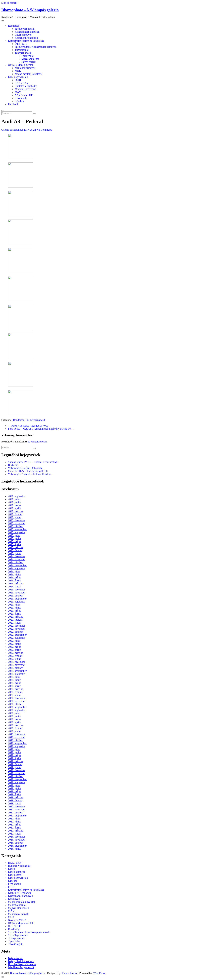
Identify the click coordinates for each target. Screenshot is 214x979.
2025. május (14, 541)
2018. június (14, 788)
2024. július (14, 571)
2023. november (16, 592)
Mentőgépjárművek (25, 67)
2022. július (14, 640)
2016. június (14, 848)
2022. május (14, 646)
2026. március (15, 511)
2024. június (14, 574)
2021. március (15, 689)
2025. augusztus (16, 532)
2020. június (14, 716)
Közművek (20, 98)
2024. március (15, 583)
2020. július (14, 713)
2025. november (16, 523)
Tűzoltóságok (22, 49)
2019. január (14, 767)
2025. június (14, 538)
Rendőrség (13, 25)
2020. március (15, 725)
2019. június (14, 752)
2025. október (15, 526)
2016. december (16, 836)
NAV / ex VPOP (24, 95)
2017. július (14, 818)
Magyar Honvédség (25, 89)
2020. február (15, 728)
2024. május (14, 577)
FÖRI (18, 80)
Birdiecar (13, 465)
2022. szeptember (17, 634)
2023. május (14, 610)
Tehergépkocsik (23, 52)
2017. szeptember (17, 815)
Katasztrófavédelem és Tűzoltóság (26, 40)
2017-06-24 (30, 129)
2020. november (16, 701)
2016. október (15, 842)
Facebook (13, 104)
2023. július (14, 604)
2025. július (14, 535)
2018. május (14, 791)
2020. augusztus (16, 710)
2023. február (15, 619)
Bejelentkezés (15, 958)
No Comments (44, 129)
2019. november (16, 737)
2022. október (15, 631)
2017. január (14, 833)
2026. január (14, 517)
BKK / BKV (21, 83)
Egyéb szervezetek (18, 77)
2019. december (16, 734)
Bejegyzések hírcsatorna (21, 961)
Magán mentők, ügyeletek (28, 73)
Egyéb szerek (28, 61)
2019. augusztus (16, 746)
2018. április (14, 794)
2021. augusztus (16, 673)
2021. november (16, 664)
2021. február (15, 692)
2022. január (14, 658)
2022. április (14, 649)
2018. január (14, 803)
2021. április (14, 686)
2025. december (16, 520)
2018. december (16, 770)
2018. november (16, 773)
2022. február (15, 655)
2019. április (14, 758)
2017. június (14, 821)
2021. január (14, 695)
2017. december (16, 806)
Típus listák (14, 941)
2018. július (14, 785)
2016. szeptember (17, 845)
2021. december (16, 661)
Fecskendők (27, 55)
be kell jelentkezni (37, 441)
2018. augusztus (16, 782)
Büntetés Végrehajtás (26, 86)
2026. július (14, 499)
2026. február (15, 514)
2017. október (15, 812)
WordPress (99, 973)
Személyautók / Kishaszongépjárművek (35, 46)
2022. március (15, 652)
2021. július (14, 676)
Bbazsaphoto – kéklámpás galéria (30, 10)
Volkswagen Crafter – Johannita (25, 468)
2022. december (16, 625)
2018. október (15, 776)
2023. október (15, 595)
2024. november (16, 559)
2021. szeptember (17, 670)
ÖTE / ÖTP (21, 43)
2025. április (14, 544)
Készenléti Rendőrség (26, 37)
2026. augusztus (16, 496)
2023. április (14, 613)
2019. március (15, 761)
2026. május (14, 505)
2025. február (15, 550)
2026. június (14, 502)
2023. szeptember (17, 598)
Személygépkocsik (24, 28)
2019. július (14, 749)
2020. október (15, 704)
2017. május (14, 824)
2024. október (15, 562)
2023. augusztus (16, 601)
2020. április (14, 722)
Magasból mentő (30, 58)
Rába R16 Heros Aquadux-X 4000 (28, 425)
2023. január (14, 622)
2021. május (14, 683)
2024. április (14, 580)
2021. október (15, 667)
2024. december (16, 556)
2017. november (16, 809)
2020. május (14, 719)
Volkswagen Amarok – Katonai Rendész (29, 474)
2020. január (14, 731)
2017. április (14, 827)
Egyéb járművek (23, 34)
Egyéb (11, 868)
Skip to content (9, 2)
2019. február (15, 764)
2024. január (14, 586)
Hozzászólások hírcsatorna (22, 964)
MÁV (18, 92)
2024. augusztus (16, 568)
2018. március (15, 797)
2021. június (14, 680)
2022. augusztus (16, 637)
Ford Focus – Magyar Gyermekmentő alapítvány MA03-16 (41, 428)
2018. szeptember (17, 779)
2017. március (15, 830)
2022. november (16, 628)
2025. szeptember (17, 529)
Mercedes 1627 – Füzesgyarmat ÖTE (28, 471)
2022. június (14, 643)
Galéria (5, 129)
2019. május (14, 755)
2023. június (14, 607)
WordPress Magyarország (21, 967)
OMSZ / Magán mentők (20, 64)
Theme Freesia (69, 973)
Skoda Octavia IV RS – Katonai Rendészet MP (33, 462)
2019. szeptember (17, 743)
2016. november (16, 839)
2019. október (15, 740)
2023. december (16, 589)
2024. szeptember (17, 565)
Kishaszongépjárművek (27, 31)
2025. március (15, 547)
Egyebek (19, 101)
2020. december (16, 698)
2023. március (15, 616)
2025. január (14, 553)
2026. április (14, 508)
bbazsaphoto (17, 129)
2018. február (15, 800)
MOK (18, 70)
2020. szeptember (17, 707)
